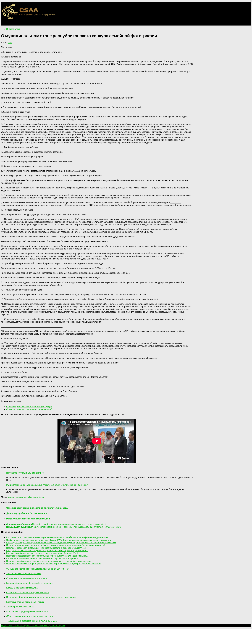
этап (42, 497)
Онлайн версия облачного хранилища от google (29, 406)
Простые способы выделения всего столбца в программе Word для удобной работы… (47, 555)
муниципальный (15, 497)
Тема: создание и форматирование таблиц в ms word (31, 621)
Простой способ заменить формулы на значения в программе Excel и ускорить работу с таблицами (53, 563)
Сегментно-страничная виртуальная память (27, 592)
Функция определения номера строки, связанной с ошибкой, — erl (37, 568)
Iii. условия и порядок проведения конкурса (27, 611)
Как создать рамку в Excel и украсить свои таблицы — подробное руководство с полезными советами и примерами (61, 542)
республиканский (31, 497)
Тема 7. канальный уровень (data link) (24, 573)
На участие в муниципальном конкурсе (25, 472)
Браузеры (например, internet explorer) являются (29, 583)
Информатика (13, 29)
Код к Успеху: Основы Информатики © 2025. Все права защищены (33, 625)
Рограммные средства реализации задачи (28, 518)
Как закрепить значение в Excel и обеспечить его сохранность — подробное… (43, 558)
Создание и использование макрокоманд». (26, 578)
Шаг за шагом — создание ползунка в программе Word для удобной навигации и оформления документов (57, 537)
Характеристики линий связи (20, 606)
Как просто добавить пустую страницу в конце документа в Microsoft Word (42, 553)
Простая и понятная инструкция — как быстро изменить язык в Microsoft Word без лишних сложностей (55, 545)
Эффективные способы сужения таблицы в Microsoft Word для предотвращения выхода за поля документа (58, 540)
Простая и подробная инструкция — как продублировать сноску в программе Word (46, 548)
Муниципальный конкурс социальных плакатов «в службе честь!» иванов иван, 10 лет (47, 485)
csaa (10, 42)
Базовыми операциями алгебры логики (25, 602)
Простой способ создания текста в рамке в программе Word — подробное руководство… (48, 561)
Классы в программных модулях (22, 587)
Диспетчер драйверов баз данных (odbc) (27, 513)
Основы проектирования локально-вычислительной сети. (37, 508)
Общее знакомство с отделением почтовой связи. (30, 616)
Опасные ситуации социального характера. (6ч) (29, 409)
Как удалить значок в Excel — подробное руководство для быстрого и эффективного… (47, 550)
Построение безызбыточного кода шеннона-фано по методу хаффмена (41, 597)
